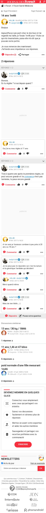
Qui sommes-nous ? (11, 479)
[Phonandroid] (34, 510)
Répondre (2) (10, 55)
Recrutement (38, 479)
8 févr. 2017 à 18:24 (16, 262)
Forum (8, 6)
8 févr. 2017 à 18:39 (17, 281)
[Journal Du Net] (34, 494)
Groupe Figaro (20, 483)
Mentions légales (8, 483)
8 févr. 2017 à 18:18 (16, 169)
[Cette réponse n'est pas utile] (26, 88)
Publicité (29, 479)
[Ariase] (12, 510)
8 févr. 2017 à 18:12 (16, 76)
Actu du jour (8, 463)
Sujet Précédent (10, 11)
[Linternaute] (12, 499)
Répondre (12, 316)
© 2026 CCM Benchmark (35, 483)
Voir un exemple (37, 463)
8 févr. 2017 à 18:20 (16, 240)
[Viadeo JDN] (34, 505)
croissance (29, 176)
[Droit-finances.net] (34, 499)
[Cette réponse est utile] (18, 88)
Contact (22, 479)
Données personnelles (10, 481)
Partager (25, 55)
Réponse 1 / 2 (7, 68)
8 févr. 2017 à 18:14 (16, 145)
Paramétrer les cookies (27, 481)
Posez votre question (31, 316)
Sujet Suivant (36, 11)
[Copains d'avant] (12, 505)
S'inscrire (23, 444)
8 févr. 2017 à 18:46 (31, 23)
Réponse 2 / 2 (7, 161)
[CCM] (12, 494)
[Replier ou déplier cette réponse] (43, 68)
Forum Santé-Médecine (23, 6)
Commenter (10, 89)
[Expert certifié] (21, 23)
